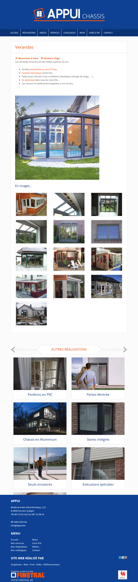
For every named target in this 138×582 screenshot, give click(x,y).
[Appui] (69, 14)
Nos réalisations (19, 546)
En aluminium (28, 79)
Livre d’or (94, 32)
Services (54, 32)
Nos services (17, 543)
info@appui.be (18, 525)
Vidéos (43, 32)
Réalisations (29, 32)
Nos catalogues (19, 550)
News (82, 32)
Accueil (14, 32)
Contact (108, 32)
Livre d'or (37, 543)
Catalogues (69, 32)
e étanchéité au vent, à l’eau (42, 69)
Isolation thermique (31, 72)
